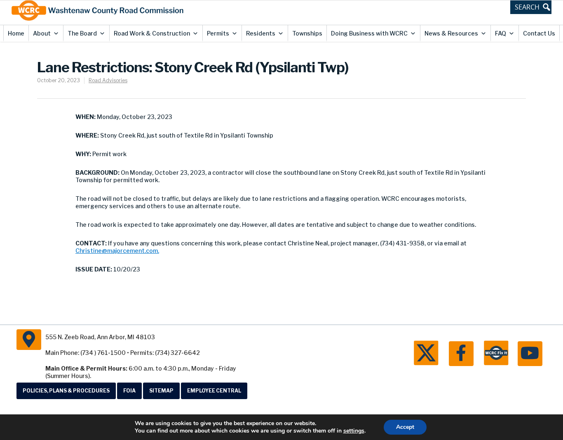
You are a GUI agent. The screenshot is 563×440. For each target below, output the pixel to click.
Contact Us (539, 33)
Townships (307, 33)
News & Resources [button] (451, 33)
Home (16, 33)
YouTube (530, 353)
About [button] (42, 33)
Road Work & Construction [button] (152, 33)
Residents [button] (260, 33)
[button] (530, 7)
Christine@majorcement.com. (117, 250)
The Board (82, 33)
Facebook (461, 353)
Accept (405, 427)
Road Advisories (108, 80)
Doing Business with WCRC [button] (369, 33)
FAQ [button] (500, 33)
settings (353, 431)
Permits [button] (218, 33)
